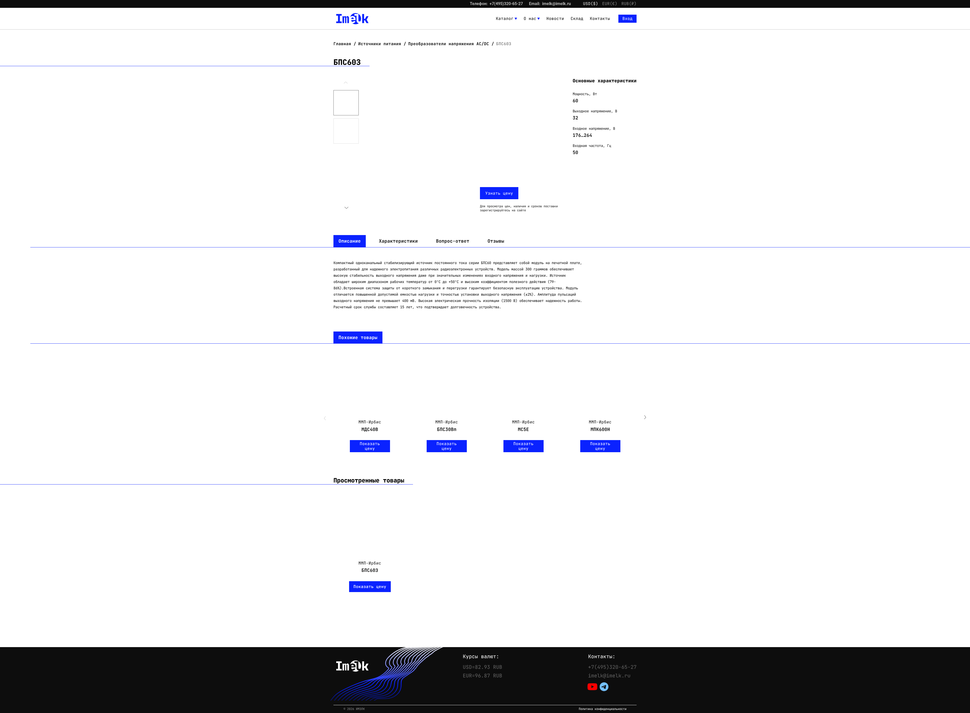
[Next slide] (346, 207)
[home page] (352, 19)
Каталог (505, 18)
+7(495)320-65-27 (506, 3)
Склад (577, 18)
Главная (343, 43)
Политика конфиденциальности (602, 709)
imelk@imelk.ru (556, 3)
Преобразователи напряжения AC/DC (448, 43)
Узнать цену (499, 193)
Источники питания (379, 43)
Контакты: (601, 656)
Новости (555, 18)
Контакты (600, 18)
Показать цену (370, 446)
